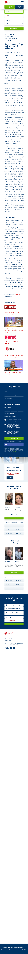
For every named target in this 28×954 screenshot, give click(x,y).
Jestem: (6, 402)
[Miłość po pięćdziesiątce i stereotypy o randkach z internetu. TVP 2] (13, 322)
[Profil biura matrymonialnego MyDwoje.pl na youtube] (14, 648)
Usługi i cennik (7, 638)
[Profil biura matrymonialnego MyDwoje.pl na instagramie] (8, 648)
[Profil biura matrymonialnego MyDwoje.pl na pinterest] (11, 648)
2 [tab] (12, 514)
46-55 (17, 529)
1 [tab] (11, 514)
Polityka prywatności (18, 636)
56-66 (7, 533)
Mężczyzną (17, 404)
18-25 (7, 526)
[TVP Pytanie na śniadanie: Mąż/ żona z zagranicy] (13, 365)
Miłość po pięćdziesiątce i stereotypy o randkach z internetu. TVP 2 (13, 330)
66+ (17, 533)
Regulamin (10, 636)
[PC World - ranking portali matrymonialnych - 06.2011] (10, 307)
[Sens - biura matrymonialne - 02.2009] (10, 337)
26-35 (17, 526)
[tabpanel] (9, 503)
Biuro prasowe (14, 638)
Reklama (6, 640)
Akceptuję (13, 952)
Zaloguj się (19, 7)
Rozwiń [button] (14, 451)
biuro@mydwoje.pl (15, 470)
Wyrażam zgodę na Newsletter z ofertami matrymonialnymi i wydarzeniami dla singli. (13, 432)
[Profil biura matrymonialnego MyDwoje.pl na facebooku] (5, 648)
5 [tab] (16, 514)
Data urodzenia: (8, 407)
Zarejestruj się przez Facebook (14, 444)
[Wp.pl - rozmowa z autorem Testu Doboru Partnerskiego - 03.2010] (10, 350)
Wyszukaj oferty (14, 28)
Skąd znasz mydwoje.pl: (9, 413)
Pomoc (10, 477)
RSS (10, 640)
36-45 (7, 529)
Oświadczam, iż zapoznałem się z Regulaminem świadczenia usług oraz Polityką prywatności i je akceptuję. (14, 420)
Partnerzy (20, 638)
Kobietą (9, 404)
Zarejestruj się (9, 7)
